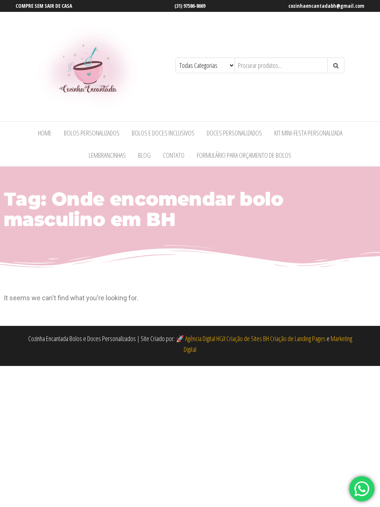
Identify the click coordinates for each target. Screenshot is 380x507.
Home (45, 132)
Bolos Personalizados (91, 132)
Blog (144, 155)
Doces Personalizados (234, 132)
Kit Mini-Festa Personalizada (308, 132)
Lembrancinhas (107, 155)
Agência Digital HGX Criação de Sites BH (227, 338)
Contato (173, 155)
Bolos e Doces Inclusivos (163, 132)
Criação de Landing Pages (297, 338)
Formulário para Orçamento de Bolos (244, 155)
